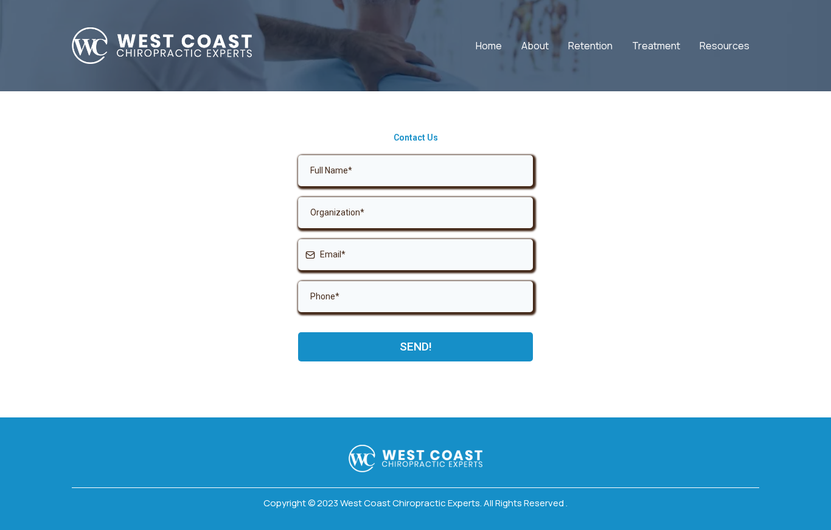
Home (489, 45)
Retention (590, 45)
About (535, 45)
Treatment (656, 45)
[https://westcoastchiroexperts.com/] (162, 45)
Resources (724, 45)
